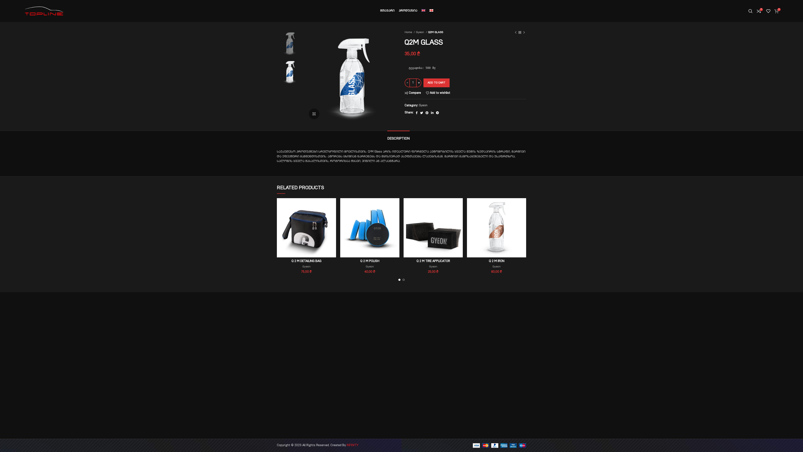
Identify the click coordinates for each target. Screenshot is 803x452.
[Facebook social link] (416, 113)
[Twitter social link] (421, 113)
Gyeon (420, 32)
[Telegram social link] (437, 113)
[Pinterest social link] (427, 113)
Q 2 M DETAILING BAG (306, 261)
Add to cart (436, 83)
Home (409, 32)
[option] (290, 43)
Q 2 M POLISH (369, 261)
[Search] (750, 11)
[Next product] (524, 33)
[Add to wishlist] (333, 224)
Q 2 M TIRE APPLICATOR (433, 261)
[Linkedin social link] (432, 113)
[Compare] (333, 205)
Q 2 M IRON (496, 261)
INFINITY (352, 445)
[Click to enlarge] (314, 114)
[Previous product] (516, 33)
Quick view (333, 214)
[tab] (398, 137)
